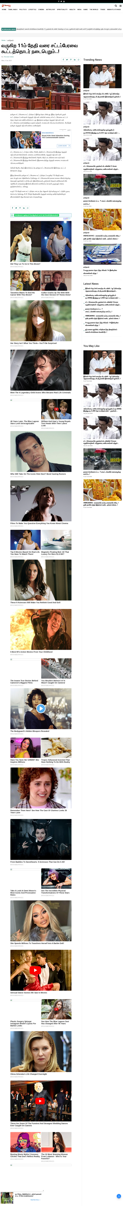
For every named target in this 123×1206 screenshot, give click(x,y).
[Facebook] (59, 1)
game (85, 9)
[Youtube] (64, 1)
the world (94, 9)
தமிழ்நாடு (10, 40)
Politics (23, 9)
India (79, 9)
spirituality (62, 9)
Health (72, 9)
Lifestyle (32, 9)
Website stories (114, 9)
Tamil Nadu (12, 9)
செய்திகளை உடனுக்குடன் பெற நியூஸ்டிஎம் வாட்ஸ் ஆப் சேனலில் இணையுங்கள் (36, 215)
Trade (102, 9)
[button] (121, 6)
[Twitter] (61, 1)
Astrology (50, 9)
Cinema (41, 9)
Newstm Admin (9, 57)
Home (4, 9)
